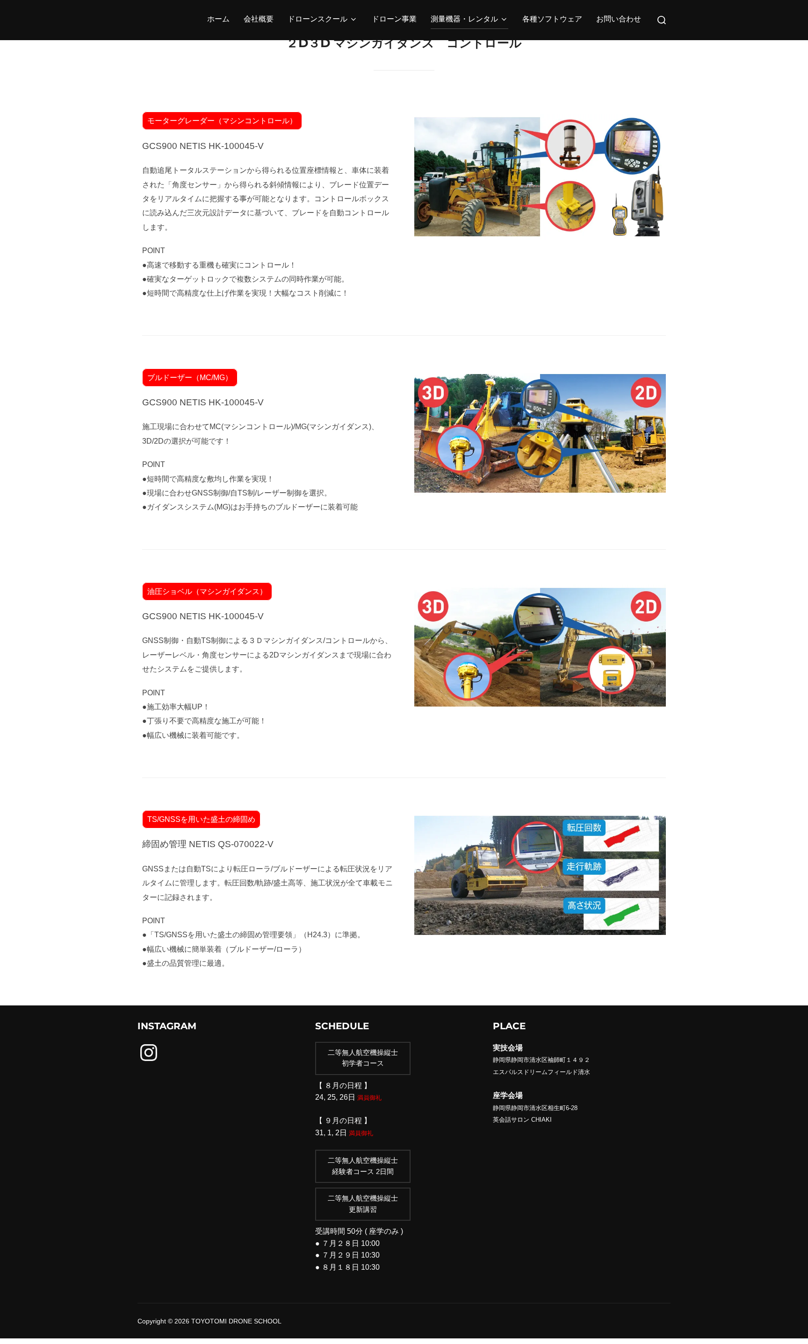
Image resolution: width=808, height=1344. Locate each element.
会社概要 (259, 20)
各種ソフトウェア (552, 20)
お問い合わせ (618, 20)
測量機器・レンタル (464, 20)
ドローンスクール (317, 20)
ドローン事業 (394, 20)
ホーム (218, 20)
